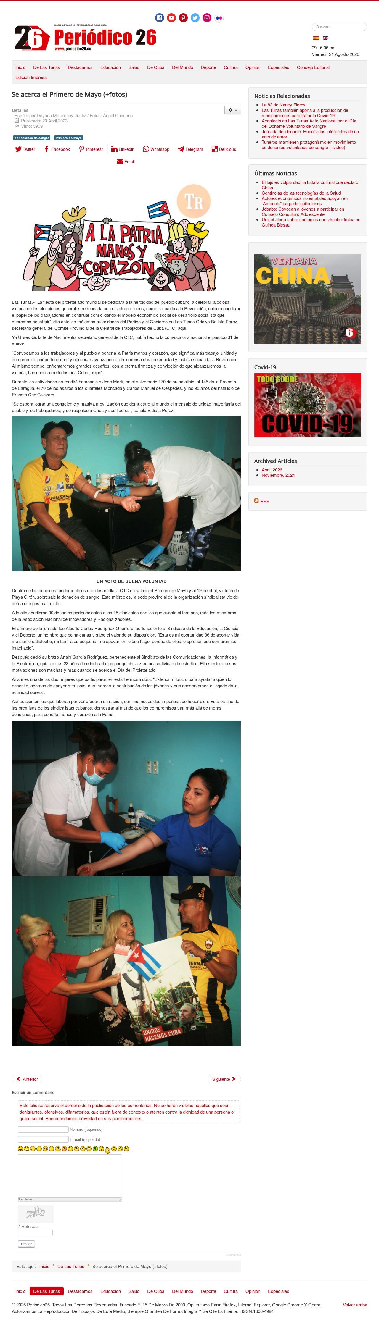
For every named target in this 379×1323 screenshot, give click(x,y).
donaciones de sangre (32, 137)
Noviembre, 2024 (278, 475)
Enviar (26, 1244)
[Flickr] (219, 18)
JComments (233, 1254)
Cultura (231, 67)
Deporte (208, 67)
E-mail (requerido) (85, 1139)
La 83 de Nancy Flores (284, 104)
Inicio (20, 67)
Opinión (252, 67)
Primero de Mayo (69, 137)
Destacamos (80, 67)
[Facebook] (159, 17)
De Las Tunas (46, 67)
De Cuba (155, 67)
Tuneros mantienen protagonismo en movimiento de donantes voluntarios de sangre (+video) (309, 144)
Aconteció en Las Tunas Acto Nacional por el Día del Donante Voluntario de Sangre (309, 123)
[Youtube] (171, 17)
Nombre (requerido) (86, 1129)
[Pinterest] (183, 17)
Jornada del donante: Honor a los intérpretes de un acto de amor (310, 134)
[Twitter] (195, 17)
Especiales (278, 67)
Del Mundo (182, 67)
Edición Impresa (31, 77)
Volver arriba (355, 1304)
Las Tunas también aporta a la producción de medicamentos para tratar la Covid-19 (305, 112)
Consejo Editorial (313, 67)
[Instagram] (207, 17)
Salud (134, 67)
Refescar (30, 1226)
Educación (110, 67)
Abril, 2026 (272, 469)
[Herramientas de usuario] (232, 110)
